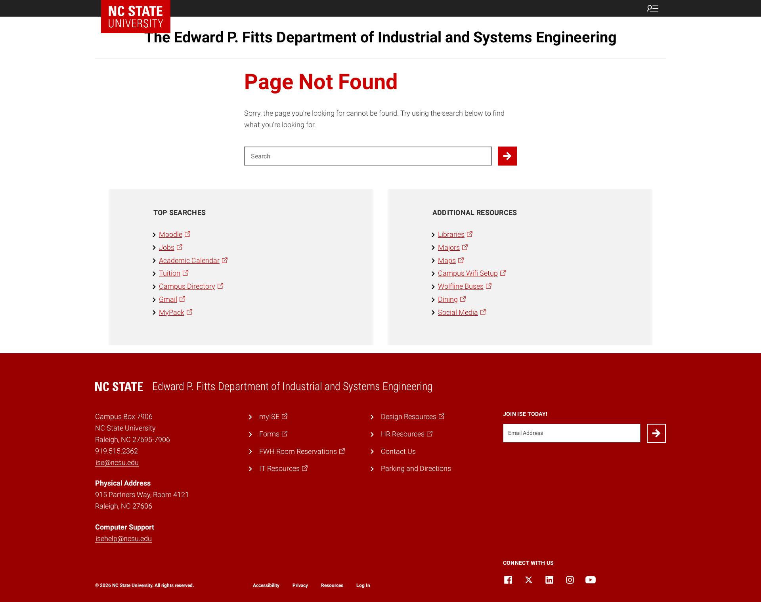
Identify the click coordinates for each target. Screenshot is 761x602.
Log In (363, 585)
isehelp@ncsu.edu (124, 538)
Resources (332, 585)
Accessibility (266, 585)
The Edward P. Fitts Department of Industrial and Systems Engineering (380, 37)
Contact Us (398, 451)
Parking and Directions (416, 468)
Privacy (300, 585)
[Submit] (656, 433)
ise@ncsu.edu (117, 462)
